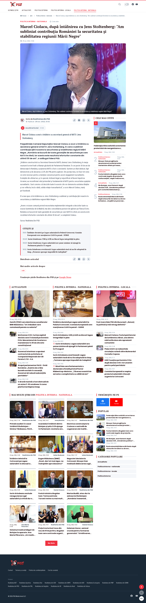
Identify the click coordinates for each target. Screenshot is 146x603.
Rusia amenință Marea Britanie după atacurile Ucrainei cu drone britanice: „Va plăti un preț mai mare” (111, 200)
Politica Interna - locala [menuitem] (61, 10)
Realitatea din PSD (41, 119)
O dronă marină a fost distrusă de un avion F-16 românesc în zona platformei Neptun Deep (33, 384)
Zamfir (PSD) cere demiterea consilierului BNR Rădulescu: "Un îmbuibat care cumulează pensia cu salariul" (28, 324)
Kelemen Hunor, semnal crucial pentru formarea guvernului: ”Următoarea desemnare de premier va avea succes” (78, 533)
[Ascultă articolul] (141, 587)
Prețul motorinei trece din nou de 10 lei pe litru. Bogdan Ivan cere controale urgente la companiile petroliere (51, 532)
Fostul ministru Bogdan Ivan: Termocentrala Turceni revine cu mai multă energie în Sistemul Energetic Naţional (51, 498)
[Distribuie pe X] (88, 120)
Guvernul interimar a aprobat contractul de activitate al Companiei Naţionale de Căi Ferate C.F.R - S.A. (31, 355)
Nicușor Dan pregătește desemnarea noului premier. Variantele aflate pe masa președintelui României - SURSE (111, 164)
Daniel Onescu (59, 490)
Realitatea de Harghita (41, 586)
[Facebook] (133, 4)
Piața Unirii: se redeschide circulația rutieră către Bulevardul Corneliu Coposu (120, 351)
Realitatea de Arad (69, 586)
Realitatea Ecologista (93, 583)
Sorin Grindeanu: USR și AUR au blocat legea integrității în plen (53, 239)
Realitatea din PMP (108, 583)
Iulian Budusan (58, 455)
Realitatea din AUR (78, 583)
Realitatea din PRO (13, 586)
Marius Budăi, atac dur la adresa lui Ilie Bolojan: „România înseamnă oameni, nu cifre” (78, 497)
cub (23, 270)
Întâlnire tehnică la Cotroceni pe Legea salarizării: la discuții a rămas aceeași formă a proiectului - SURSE (20, 463)
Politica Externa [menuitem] (41, 10)
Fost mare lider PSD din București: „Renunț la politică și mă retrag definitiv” (115, 323)
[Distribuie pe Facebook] (79, 120)
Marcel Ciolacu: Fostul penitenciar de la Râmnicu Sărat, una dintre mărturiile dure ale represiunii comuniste (120, 339)
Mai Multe (51, 543)
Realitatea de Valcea (83, 586)
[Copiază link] (74, 120)
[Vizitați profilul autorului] (22, 120)
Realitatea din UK (56, 586)
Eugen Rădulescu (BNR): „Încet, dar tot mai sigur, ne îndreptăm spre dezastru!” (50, 461)
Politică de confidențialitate (37, 570)
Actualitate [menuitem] (26, 10)
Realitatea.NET (12, 583)
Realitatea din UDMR (122, 583)
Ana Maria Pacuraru (25, 525)
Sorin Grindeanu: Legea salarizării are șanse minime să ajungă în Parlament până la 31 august (54, 244)
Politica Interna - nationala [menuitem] (85, 10)
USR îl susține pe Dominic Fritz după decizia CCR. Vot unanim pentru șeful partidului (118, 363)
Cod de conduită (53, 570)
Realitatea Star (37, 583)
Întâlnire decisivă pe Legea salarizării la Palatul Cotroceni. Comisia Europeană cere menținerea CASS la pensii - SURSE (54, 233)
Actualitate (98, 152)
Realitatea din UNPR (64, 583)
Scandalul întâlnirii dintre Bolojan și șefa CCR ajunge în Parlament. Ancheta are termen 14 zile (50, 428)
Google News (65, 277)
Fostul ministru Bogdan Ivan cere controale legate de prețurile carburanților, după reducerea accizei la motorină (111, 177)
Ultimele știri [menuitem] (13, 10)
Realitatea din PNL (27, 586)
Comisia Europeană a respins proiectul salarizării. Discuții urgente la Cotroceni (118, 374)
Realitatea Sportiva (25, 583)
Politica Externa (104, 194)
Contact (10, 570)
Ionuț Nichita (59, 420)
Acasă (24, 16)
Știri (31, 16)
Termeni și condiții (20, 570)
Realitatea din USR (50, 583)
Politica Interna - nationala (44, 16)
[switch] (126, 4)
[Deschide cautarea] (119, 4)
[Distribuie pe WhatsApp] (84, 120)
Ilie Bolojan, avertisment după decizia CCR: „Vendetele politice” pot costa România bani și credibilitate (111, 188)
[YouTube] (136, 4)
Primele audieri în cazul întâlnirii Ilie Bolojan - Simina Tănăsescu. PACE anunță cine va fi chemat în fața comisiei (22, 429)
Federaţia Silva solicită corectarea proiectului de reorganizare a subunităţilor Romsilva (109, 148)
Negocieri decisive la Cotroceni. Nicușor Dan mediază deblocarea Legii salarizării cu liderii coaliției (79, 462)
